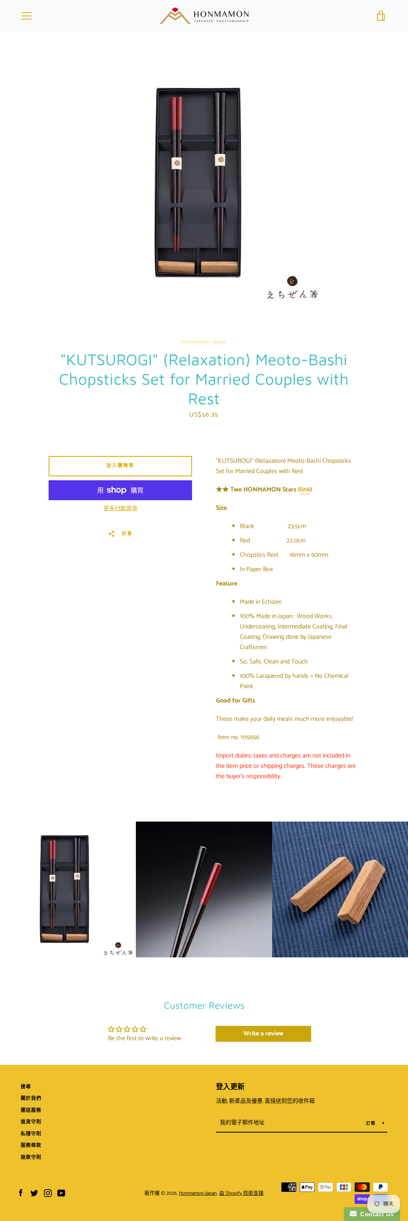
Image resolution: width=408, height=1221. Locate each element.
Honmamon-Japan (198, 1193)
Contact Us (375, 1214)
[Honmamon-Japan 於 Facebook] (21, 1193)
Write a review (263, 1033)
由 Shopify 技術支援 (241, 1193)
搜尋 (26, 1087)
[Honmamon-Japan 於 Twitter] (34, 1193)
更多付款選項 (120, 509)
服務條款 (31, 1145)
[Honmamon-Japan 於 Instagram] (48, 1193)
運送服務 (31, 1110)
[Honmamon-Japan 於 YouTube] (61, 1193)
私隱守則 (31, 1134)
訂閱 (371, 1123)
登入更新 (230, 1087)
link (305, 489)
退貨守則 (31, 1122)
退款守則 (31, 1157)
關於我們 (31, 1098)
